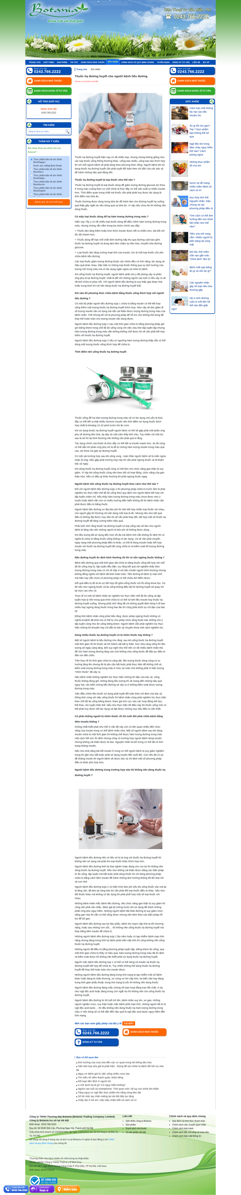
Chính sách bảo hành (182, 1128)
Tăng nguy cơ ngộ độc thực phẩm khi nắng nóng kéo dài (109, 1092)
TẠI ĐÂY (129, 1023)
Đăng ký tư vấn (181, 62)
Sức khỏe (113, 62)
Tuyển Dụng (163, 62)
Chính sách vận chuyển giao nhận (189, 1125)
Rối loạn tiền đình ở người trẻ (94, 1081)
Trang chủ (35, 62)
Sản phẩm (62, 62)
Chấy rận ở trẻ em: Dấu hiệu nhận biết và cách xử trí (107, 1100)
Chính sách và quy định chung (137, 62)
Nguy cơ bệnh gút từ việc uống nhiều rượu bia (103, 1073)
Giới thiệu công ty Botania (138, 1121)
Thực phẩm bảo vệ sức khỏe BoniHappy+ (47, 160)
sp (207, 62)
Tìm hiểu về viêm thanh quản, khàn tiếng (100, 1077)
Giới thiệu (48, 62)
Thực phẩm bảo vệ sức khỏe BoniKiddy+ (47, 176)
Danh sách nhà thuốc (93, 62)
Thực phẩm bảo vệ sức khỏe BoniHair (47, 195)
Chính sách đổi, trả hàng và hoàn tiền (190, 1132)
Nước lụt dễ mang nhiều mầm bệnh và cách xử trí (201, 187)
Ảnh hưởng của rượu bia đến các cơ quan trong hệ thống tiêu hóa (114, 1062)
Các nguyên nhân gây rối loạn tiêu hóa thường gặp (201, 286)
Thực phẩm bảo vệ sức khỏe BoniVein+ (47, 170)
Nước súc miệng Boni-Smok (47, 165)
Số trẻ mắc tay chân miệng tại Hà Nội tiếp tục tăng (105, 1096)
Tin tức (74, 62)
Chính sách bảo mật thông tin (186, 1136)
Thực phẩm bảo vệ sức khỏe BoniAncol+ (47, 183)
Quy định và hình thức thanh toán (188, 1121)
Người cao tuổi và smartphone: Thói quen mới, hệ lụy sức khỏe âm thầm (118, 1088)
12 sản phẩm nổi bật (136, 1132)
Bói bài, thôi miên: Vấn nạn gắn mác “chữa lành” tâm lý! (200, 255)
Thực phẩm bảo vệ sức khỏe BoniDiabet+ (47, 189)
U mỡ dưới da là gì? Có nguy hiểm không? (101, 1085)
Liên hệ (196, 62)
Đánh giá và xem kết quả (49, 202)
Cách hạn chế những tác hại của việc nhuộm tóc (201, 112)
